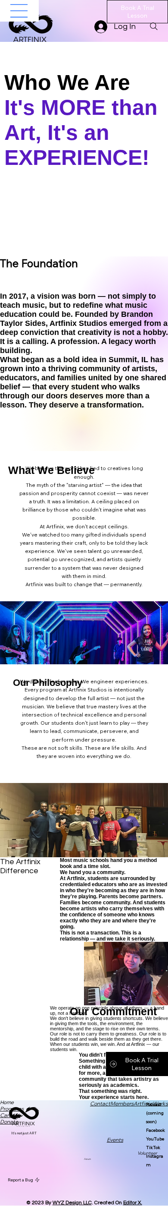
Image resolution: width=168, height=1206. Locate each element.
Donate (9, 1121)
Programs (12, 1108)
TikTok (153, 1147)
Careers (9, 1115)
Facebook (155, 1130)
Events (115, 1140)
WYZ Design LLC (72, 1203)
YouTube (155, 1139)
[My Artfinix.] (19, 11)
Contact (100, 1103)
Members (122, 1103)
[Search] (154, 26)
